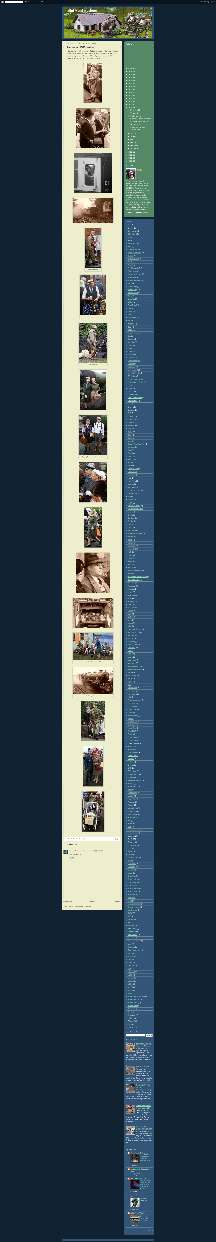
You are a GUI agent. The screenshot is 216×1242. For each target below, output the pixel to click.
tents (130, 922)
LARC (130, 604)
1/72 (129, 225)
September (134, 116)
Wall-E (130, 993)
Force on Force (133, 469)
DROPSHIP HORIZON (138, 1179)
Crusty (130, 385)
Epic (129, 441)
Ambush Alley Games (136, 280)
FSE (129, 478)
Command (131, 367)
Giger (130, 496)
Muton (130, 682)
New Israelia (132, 694)
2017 (130, 98)
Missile (130, 672)
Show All (150, 1230)
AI (129, 262)
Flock (130, 466)
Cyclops (131, 391)
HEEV (130, 540)
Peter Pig (131, 731)
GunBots (131, 518)
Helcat (130, 543)
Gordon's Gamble (134, 506)
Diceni (130, 407)
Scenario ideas (133, 833)
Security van (132, 845)
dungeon (131, 425)
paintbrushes (132, 722)
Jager (130, 574)
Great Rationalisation (135, 509)
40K (129, 240)
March (132, 142)
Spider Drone (132, 892)
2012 (130, 155)
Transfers (131, 947)
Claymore (131, 354)
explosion (131, 447)
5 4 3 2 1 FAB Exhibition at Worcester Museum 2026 (145, 1158)
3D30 (130, 237)
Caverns (131, 345)
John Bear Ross (134, 580)
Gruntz (130, 515)
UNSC (130, 962)
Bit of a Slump (135, 1173)
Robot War (132, 799)
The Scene (132, 932)
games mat (132, 487)
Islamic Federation (134, 570)
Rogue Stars (132, 811)
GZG (129, 527)
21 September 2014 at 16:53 (93, 851)
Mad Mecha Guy (134, 632)
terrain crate (132, 929)
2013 (130, 152)
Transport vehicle (134, 950)
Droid (130, 422)
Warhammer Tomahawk (136, 996)
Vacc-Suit (131, 972)
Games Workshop (134, 490)
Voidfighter (132, 990)
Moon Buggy (132, 675)
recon (130, 790)
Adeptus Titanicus (134, 253)
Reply (72, 858)
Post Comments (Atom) (82, 906)
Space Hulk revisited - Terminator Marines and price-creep (144, 1046)
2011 (130, 158)
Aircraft (130, 265)
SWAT (130, 913)
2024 (130, 77)
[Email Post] (116, 839)
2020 (130, 89)
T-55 (129, 916)
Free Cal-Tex (132, 472)
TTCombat (132, 953)
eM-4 (130, 438)
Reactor (131, 783)
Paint (130, 719)
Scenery (131, 836)
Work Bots (132, 1015)
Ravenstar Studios (134, 780)
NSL (129, 697)
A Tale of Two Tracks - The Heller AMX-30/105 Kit (144, 1218)
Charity (130, 351)
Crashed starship (134, 379)
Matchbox (131, 648)
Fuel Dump (132, 481)
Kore (129, 598)
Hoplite (130, 555)
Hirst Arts (131, 549)
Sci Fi (130, 839)
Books (130, 330)
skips (130, 861)
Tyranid (130, 956)
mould (130, 678)
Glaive (130, 503)
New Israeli (132, 691)
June (132, 136)
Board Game (132, 317)
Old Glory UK (133, 706)
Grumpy (131, 512)
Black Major (132, 311)
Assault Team (133, 293)
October (133, 113)
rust (129, 821)
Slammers (131, 867)
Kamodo (131, 589)
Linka (130, 620)
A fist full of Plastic (137, 1213)
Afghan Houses (133, 259)
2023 (130, 80)
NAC (129, 685)
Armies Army (132, 290)
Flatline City (132, 462)
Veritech (131, 981)
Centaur (131, 348)
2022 (130, 83)
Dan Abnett (132, 395)
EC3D (130, 432)
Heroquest (131, 546)
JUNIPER (131, 583)
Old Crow (131, 703)
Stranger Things (133, 907)
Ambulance (132, 277)
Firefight (131, 453)
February (133, 145)
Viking (130, 984)
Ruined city (132, 817)
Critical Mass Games (135, 382)
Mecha (130, 657)
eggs (129, 435)
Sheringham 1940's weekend (140, 118)
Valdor (130, 975)
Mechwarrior (132, 660)
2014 (130, 107)
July (132, 133)
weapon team (133, 1003)
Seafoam (131, 842)
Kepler (130, 592)
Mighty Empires (133, 666)
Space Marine (133, 882)
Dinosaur (131, 410)
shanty (130, 854)
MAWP (130, 651)
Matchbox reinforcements (139, 121)
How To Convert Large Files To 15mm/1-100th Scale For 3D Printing (145, 1184)
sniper (130, 873)
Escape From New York (136, 444)
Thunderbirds (132, 935)
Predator (131, 759)
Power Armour (133, 753)
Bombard (131, 324)
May (132, 139)
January (133, 148)
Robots (130, 805)
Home (92, 902)
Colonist (131, 364)
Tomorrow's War (133, 941)
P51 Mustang (133, 716)
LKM (129, 626)
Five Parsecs (133, 459)
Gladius (130, 499)
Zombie (130, 1027)
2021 (130, 86)
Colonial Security (134, 361)
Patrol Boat (132, 728)
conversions (132, 370)
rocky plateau (133, 808)
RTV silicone (132, 814)
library (130, 617)
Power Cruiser (133, 756)
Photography (132, 737)
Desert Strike (132, 401)
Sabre (130, 824)
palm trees (132, 725)
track (130, 944)
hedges (130, 537)
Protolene (131, 762)
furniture (131, 484)
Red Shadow (132, 793)
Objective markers (134, 700)
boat (129, 320)
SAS (129, 827)
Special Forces (133, 888)
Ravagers (131, 777)
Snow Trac (132, 876)
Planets (130, 746)
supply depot (132, 910)
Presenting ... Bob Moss (144, 1200)
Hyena (130, 558)
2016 (130, 101)
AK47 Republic (133, 268)
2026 (130, 72)
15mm (130, 228)
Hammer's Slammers (135, 534)
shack (130, 851)
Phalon (130, 734)
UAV (129, 959)
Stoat (130, 901)
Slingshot (131, 870)
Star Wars (131, 895)
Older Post (117, 902)
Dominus (131, 416)
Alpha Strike (132, 271)
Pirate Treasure (133, 743)
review (130, 796)
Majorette (131, 642)
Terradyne (131, 925)
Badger (130, 302)
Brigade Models (133, 333)
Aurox (130, 296)
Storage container (134, 904)
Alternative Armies (134, 274)
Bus (129, 336)
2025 (130, 74)
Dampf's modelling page (139, 1153)
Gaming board (133, 493)
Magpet (130, 638)
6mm (130, 246)
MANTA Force (133, 645)
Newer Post (67, 902)
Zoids (130, 1024)
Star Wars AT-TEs (142, 1067)
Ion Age (130, 567)
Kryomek (131, 601)
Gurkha (130, 521)
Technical (131, 919)
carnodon (131, 342)
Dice (129, 404)
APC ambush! (135, 124)
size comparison (134, 857)
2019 (130, 92)
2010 (130, 161)
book (129, 327)
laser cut (131, 607)
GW (129, 524)
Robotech (131, 802)
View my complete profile (138, 212)
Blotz (130, 314)
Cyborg (130, 388)
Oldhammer (132, 709)
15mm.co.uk (132, 231)
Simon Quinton (76, 851)
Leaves (130, 611)
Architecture (132, 287)
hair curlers (132, 530)
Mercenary (132, 663)
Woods (130, 1012)
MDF (129, 654)
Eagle (130, 428)
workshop (131, 1018)
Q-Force (131, 765)
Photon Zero (132, 740)
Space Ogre (132, 885)
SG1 (129, 848)
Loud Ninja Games (134, 629)
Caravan (131, 339)
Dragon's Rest (133, 419)
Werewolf (131, 1009)
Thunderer (131, 938)
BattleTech (132, 305)
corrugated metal (134, 373)
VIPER (130, 987)
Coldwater (131, 358)
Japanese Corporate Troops (138, 577)
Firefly (130, 456)
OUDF (130, 713)
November (134, 110)
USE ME (131, 965)
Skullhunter (132, 864)
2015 (130, 104)
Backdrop (131, 299)
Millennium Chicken (135, 669)
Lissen (130, 623)
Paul (140, 170)
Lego (129, 614)
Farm (130, 450)
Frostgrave (132, 475)
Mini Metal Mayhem (82, 11)
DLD (129, 413)
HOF (129, 552)
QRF (129, 768)
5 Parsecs (131, 243)
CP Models (132, 376)
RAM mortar (132, 771)
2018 (130, 95)
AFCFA (130, 256)
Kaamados (132, 586)
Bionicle (131, 308)
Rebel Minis (132, 786)
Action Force (132, 249)
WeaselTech (132, 1006)
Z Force (131, 1021)
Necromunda (132, 688)
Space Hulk (132, 879)
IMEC (130, 564)
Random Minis (133, 774)
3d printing (131, 234)
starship (131, 898)
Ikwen (130, 561)
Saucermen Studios (135, 830)
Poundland (132, 749)
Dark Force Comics (135, 398)
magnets (131, 635)
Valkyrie (131, 978)
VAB (129, 969)
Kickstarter (132, 595)
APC (129, 283)
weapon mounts (133, 1000)
